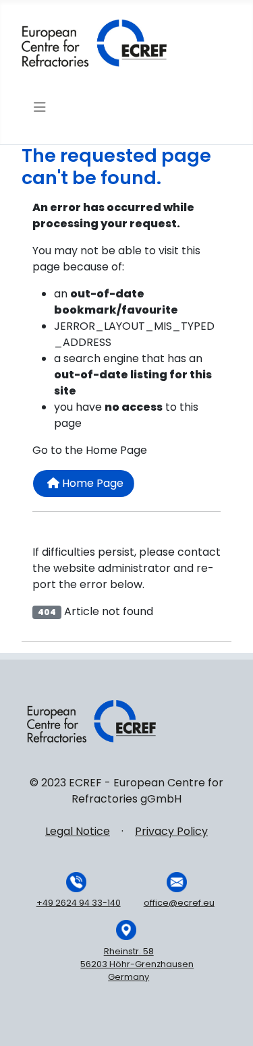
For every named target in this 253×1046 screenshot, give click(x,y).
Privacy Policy (171, 831)
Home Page (91, 483)
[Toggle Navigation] (38, 107)
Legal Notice (77, 831)
